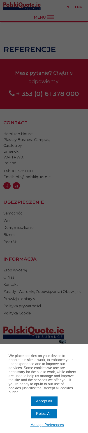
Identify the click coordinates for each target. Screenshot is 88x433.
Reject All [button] (43, 414)
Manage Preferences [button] (47, 425)
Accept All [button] (44, 401)
